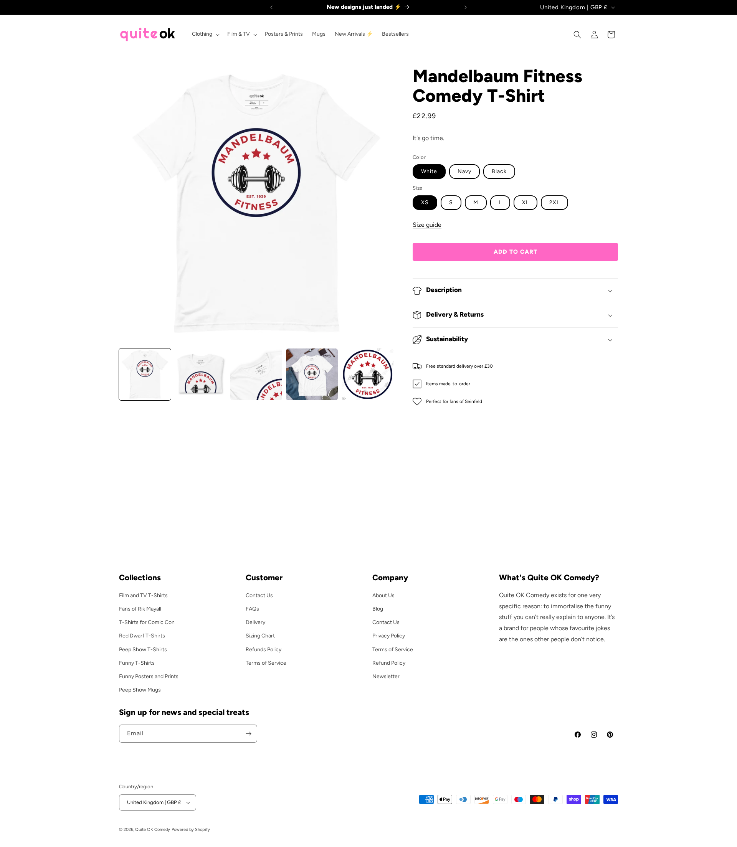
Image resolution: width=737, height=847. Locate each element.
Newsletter (386, 676)
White (429, 171)
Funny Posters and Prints (148, 676)
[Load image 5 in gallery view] (256, 374)
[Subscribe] (248, 734)
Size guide (427, 224)
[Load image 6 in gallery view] (312, 374)
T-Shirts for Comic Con (147, 622)
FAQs (252, 609)
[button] (205, 34)
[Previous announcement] (271, 7)
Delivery (255, 622)
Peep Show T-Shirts (143, 649)
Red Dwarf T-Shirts (142, 635)
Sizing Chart (260, 635)
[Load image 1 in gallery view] (145, 374)
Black (499, 171)
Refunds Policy (263, 649)
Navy (464, 171)
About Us (383, 595)
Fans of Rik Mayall (140, 609)
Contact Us (259, 595)
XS (425, 202)
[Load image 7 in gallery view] (367, 374)
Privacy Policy (388, 635)
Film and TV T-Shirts (143, 595)
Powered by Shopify (191, 829)
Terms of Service (266, 663)
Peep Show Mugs (140, 690)
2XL (554, 202)
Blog (377, 609)
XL (525, 202)
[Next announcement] (465, 7)
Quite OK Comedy (152, 829)
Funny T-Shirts (137, 663)
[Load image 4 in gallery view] (200, 374)
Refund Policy (388, 663)
